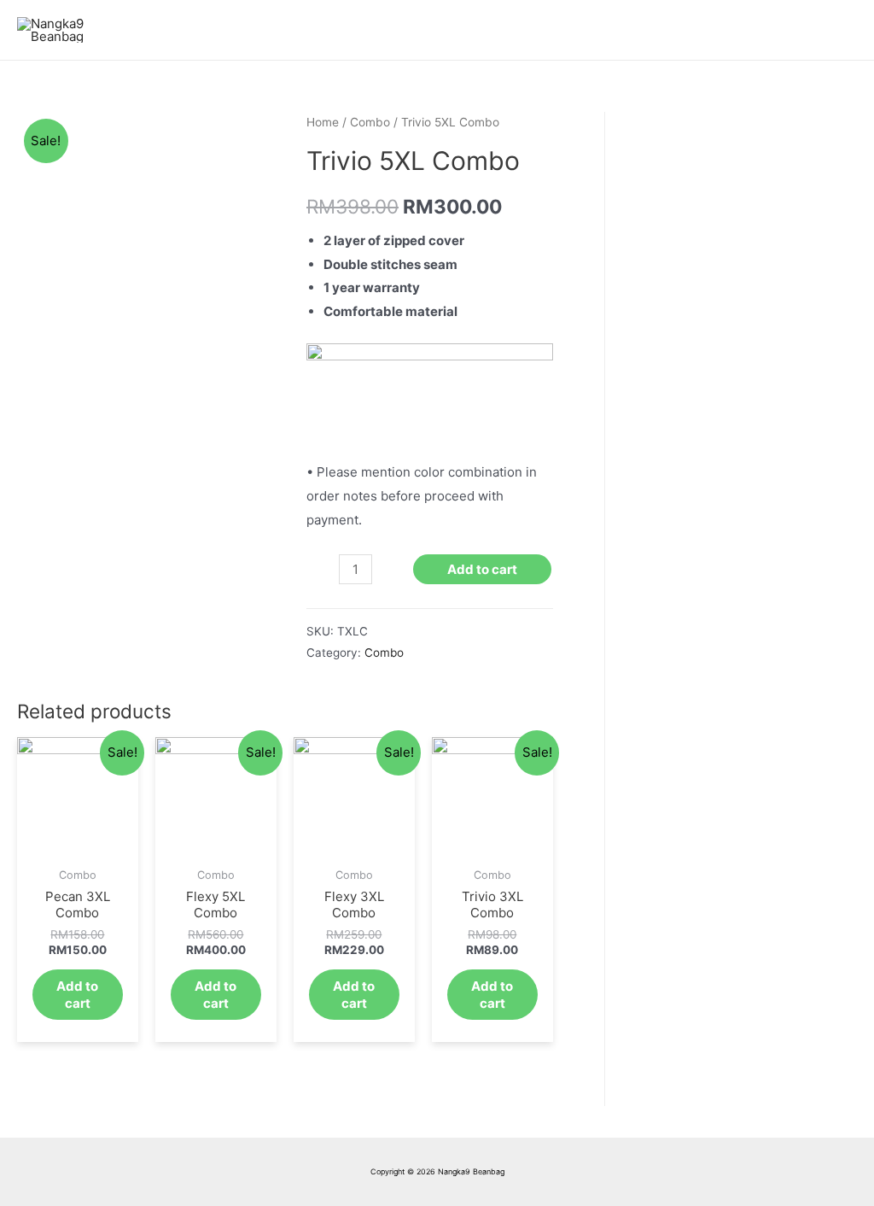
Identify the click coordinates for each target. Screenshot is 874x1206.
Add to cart (482, 569)
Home (322, 122)
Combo (370, 122)
